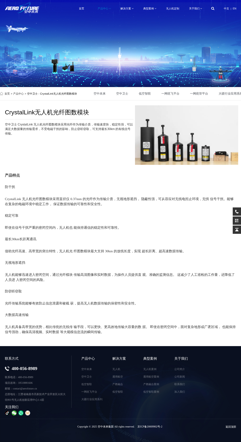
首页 (81, 8)
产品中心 (103, 8)
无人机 (27, 199)
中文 (226, 8)
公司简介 (179, 369)
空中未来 (100, 93)
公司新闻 (179, 376)
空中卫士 (122, 93)
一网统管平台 (199, 93)
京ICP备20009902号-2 (149, 426)
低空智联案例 (151, 391)
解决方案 (126, 8)
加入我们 (179, 391)
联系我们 (179, 384)
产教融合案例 (151, 384)
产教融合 (117, 384)
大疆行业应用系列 (91, 399)
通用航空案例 (151, 376)
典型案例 (149, 8)
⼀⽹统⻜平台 (170, 93)
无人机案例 (149, 369)
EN (234, 8)
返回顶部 (231, 426)
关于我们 (194, 8)
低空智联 (145, 93)
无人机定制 (172, 8)
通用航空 (117, 376)
